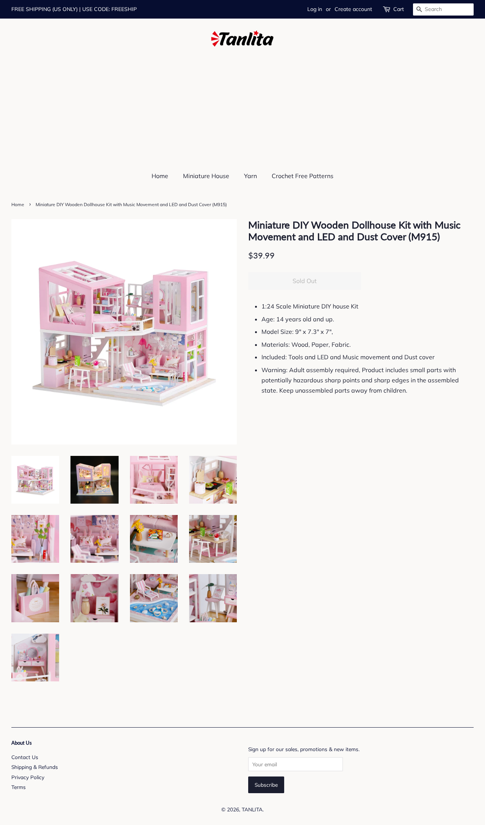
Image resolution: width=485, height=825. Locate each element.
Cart (398, 9)
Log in (314, 9)
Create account (353, 9)
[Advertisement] (242, 104)
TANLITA (252, 809)
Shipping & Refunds (34, 767)
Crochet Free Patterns (302, 176)
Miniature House (206, 176)
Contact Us (24, 757)
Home (160, 176)
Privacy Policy (27, 777)
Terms (18, 787)
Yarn (250, 176)
